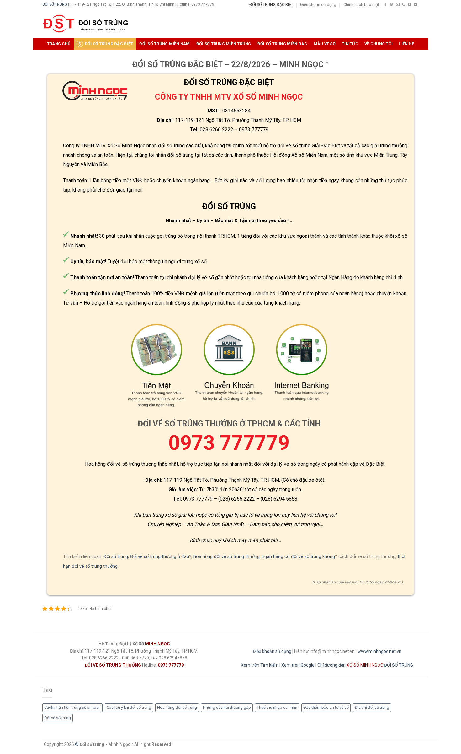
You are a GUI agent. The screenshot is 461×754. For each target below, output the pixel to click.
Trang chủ (58, 43)
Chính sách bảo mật (361, 4)
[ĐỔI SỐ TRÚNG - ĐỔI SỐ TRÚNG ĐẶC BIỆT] (85, 23)
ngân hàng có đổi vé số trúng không (298, 556)
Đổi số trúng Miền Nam (164, 43)
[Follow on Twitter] (392, 5)
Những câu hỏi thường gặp (227, 707)
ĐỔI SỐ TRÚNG (54, 4)
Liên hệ (406, 43)
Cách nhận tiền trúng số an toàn (72, 707)
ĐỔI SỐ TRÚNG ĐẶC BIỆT (271, 4)
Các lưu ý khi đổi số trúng (129, 707)
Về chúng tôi (378, 43)
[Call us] (403, 5)
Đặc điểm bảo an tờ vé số (326, 707)
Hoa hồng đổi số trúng (177, 707)
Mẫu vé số (325, 43)
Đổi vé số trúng (57, 717)
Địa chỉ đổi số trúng (372, 707)
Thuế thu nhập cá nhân (277, 707)
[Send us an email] (398, 5)
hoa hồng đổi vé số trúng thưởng (226, 556)
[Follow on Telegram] (415, 5)
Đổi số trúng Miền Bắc (282, 43)
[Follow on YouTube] (409, 5)
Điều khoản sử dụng (318, 4)
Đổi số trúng (115, 556)
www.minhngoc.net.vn (379, 651)
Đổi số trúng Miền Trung (223, 43)
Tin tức (350, 43)
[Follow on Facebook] (385, 5)
